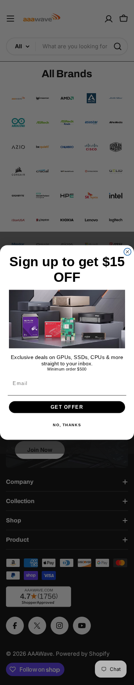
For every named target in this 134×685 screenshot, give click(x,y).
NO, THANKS (67, 425)
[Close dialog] (127, 251)
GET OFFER (67, 407)
